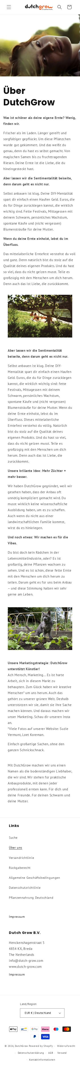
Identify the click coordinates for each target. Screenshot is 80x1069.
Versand (62, 1052)
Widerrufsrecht (66, 1046)
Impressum (17, 917)
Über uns (15, 848)
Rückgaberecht (20, 868)
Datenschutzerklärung (31, 1052)
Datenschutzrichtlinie (25, 888)
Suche (13, 838)
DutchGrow (21, 1046)
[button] (9, 7)
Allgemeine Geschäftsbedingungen (34, 878)
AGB (50, 1052)
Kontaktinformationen (42, 1059)
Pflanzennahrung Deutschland (31, 898)
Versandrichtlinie (21, 858)
